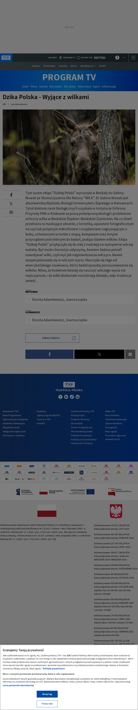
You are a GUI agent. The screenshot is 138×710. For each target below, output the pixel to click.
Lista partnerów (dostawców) (18, 685)
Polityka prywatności (54, 668)
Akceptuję (47, 694)
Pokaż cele (47, 703)
